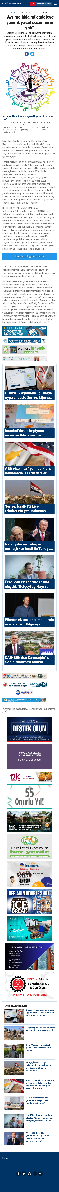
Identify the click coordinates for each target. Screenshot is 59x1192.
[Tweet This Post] (32, 54)
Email (40, 1173)
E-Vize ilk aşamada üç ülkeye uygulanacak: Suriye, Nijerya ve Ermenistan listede (40, 1012)
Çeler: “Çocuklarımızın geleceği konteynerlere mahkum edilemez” (37, 1100)
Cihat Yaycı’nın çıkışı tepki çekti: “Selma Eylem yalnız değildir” (38, 1048)
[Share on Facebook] (27, 54)
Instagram (29, 1173)
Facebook (18, 1173)
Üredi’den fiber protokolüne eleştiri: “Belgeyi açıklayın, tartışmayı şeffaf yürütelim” (39, 1118)
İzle (32, 4)
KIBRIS (14, 12)
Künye (5, 1158)
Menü (55, 3)
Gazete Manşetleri (43, 4)
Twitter (24, 1173)
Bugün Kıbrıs (11, 4)
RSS (35, 1173)
